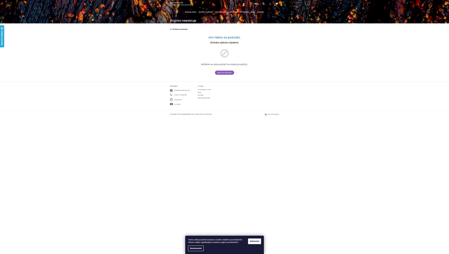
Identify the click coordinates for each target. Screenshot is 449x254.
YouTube (177, 104)
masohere (178, 100)
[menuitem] (191, 12)
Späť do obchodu (224, 72)
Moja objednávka (204, 98)
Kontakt (201, 95)
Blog (199, 92)
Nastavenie (196, 248)
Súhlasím (254, 241)
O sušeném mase (204, 90)
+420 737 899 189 (180, 95)
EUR (256, 4)
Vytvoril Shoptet (273, 114)
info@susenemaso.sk (182, 90)
